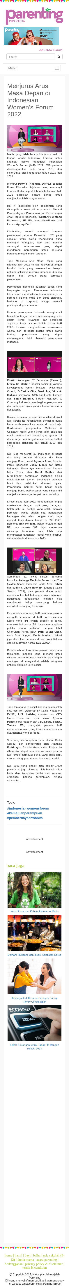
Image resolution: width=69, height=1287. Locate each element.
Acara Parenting (46, 1259)
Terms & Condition (34, 1267)
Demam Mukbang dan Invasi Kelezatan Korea (34, 954)
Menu (12, 68)
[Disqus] (34, 1098)
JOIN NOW (45, 49)
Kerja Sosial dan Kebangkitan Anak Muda (34, 911)
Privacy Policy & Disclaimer (44, 1264)
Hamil (18, 1255)
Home (8, 1255)
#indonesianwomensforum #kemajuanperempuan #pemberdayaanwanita (28, 813)
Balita (36, 1255)
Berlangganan (14, 1264)
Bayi (28, 1255)
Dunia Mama (25, 1259)
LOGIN (58, 49)
